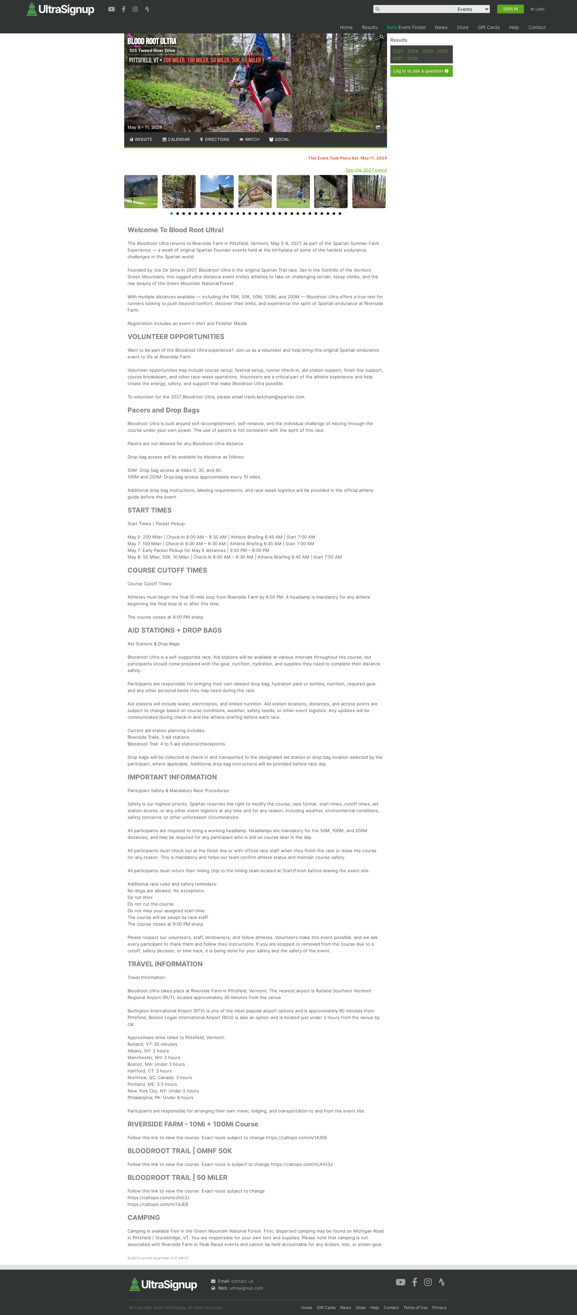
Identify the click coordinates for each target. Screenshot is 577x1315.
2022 (442, 51)
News (441, 27)
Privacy (439, 1307)
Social (282, 139)
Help (514, 27)
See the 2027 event (366, 170)
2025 (398, 51)
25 (316, 213)
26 (322, 213)
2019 (412, 58)
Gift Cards (489, 27)
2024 (412, 51)
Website (143, 139)
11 (231, 213)
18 (273, 213)
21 (292, 213)
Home (346, 27)
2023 (427, 51)
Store (462, 27)
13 (243, 213)
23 (304, 213)
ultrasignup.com (246, 1288)
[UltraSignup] (60, 8)
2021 (398, 58)
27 (328, 213)
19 (279, 213)
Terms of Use (415, 1307)
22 (298, 213)
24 (310, 213)
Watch (251, 139)
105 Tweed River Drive (152, 50)
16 (261, 213)
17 (267, 213)
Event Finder (406, 27)
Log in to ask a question (419, 70)
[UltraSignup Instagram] (136, 8)
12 (237, 213)
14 (249, 213)
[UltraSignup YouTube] (112, 8)
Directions (216, 139)
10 (225, 213)
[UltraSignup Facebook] (124, 8)
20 (285, 213)
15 (255, 213)
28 (334, 213)
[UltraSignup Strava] (147, 8)
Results (370, 27)
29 (340, 213)
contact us (242, 1281)
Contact (537, 27)
